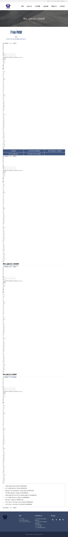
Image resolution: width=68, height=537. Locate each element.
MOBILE (14, 43)
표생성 (4, 58)
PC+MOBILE (6, 43)
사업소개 (29, 6)
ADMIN (58, 1)
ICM (22, 6)
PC (10, 43)
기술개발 (45, 6)
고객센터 (62, 6)
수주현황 (37, 6)
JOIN (51, 1)
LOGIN (54, 1)
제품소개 (54, 6)
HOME (48, 1)
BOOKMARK (62, 1)
